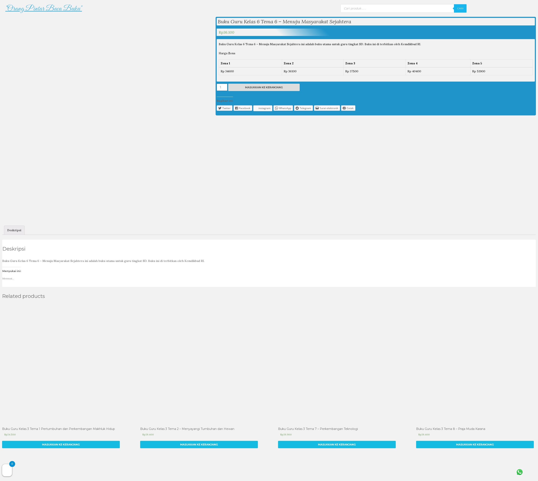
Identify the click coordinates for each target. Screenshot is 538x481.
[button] (43, 9)
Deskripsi (14, 230)
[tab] (14, 230)
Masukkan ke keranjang (264, 87)
